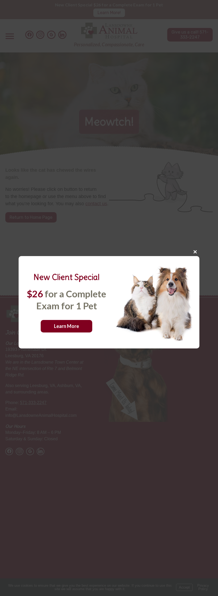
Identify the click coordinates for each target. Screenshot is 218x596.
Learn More (66, 326)
